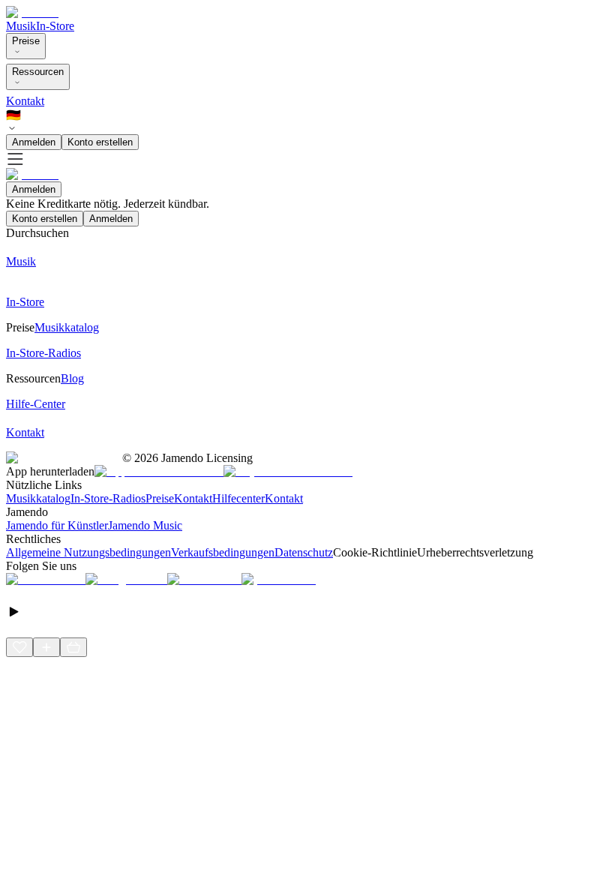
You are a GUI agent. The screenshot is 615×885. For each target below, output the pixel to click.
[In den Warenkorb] (73, 647)
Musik (21, 26)
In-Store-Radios (108, 498)
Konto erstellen (100, 142)
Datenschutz (303, 552)
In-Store (55, 26)
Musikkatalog (38, 498)
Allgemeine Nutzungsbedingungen (88, 552)
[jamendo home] (32, 12)
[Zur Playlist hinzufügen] (46, 647)
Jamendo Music (145, 525)
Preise (26, 40)
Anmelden (34, 142)
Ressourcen (38, 71)
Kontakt (25, 100)
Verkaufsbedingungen (222, 552)
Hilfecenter (238, 498)
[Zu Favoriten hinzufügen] (19, 647)
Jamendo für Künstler (57, 525)
